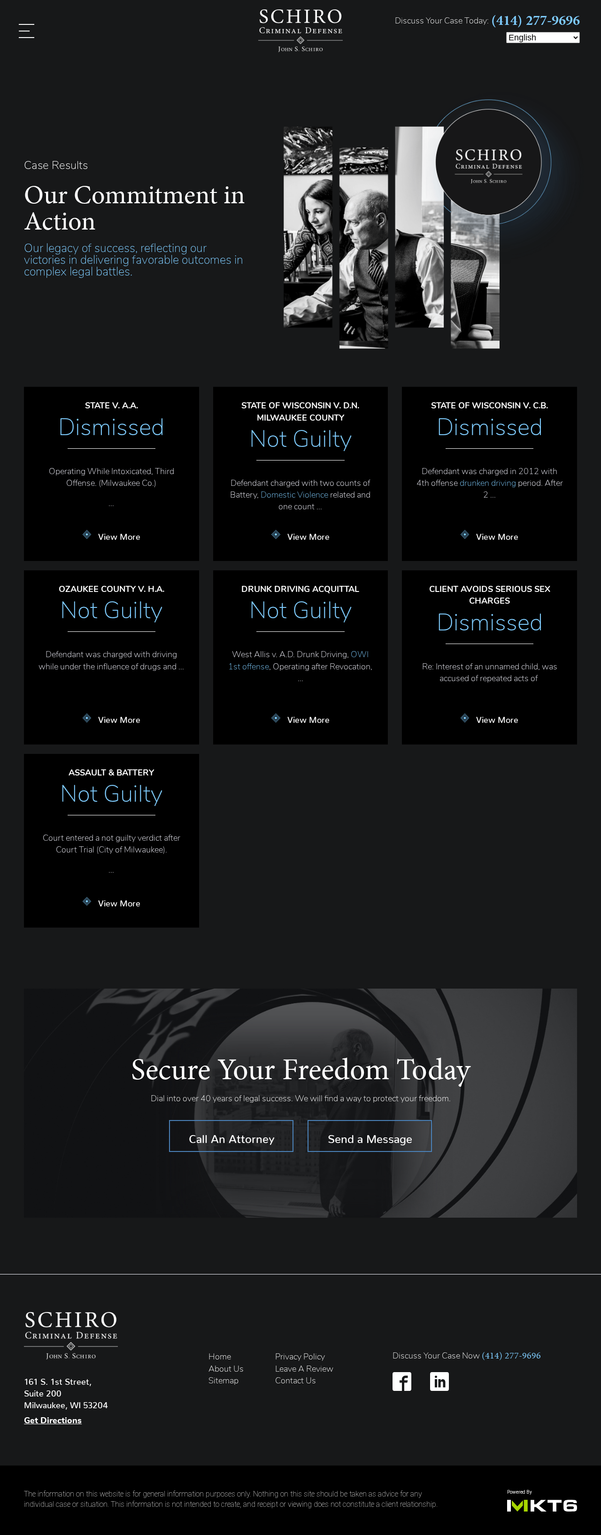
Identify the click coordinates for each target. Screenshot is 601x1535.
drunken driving (488, 484)
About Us (226, 1370)
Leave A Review (304, 1370)
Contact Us (295, 1381)
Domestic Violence (294, 495)
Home (219, 1357)
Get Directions (53, 1421)
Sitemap (223, 1381)
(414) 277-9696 (535, 20)
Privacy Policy (300, 1357)
